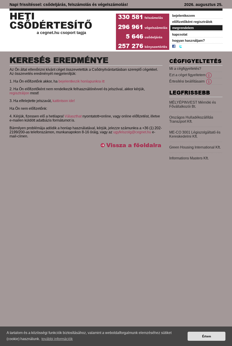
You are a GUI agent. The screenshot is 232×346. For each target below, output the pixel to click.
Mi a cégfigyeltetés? (185, 69)
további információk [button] (57, 339)
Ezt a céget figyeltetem (187, 75)
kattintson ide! (64, 101)
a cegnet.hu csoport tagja (61, 32)
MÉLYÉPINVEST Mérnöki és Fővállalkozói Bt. (192, 104)
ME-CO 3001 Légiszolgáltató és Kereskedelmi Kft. (194, 134)
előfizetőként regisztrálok (192, 22)
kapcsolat (179, 34)
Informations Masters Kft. (189, 158)
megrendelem (183, 28)
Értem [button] (206, 336)
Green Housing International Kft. (195, 147)
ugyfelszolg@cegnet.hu (132, 132)
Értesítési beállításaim (187, 81)
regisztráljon (19, 93)
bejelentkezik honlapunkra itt (81, 81)
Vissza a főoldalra (133, 145)
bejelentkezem (183, 15)
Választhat (73, 116)
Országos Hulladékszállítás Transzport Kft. (191, 119)
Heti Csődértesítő (51, 21)
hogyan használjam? (188, 40)
